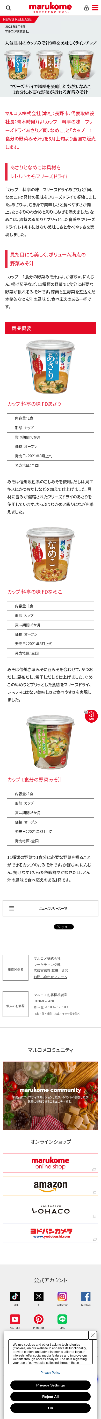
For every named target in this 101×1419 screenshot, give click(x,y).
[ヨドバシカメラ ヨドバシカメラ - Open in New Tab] (50, 1232)
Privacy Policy (50, 1373)
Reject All (50, 1397)
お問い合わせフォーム (50, 977)
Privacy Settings (50, 1385)
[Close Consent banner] (93, 1335)
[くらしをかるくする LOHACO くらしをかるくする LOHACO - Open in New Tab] (50, 1209)
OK (50, 1408)
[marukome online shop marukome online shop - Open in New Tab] (50, 1163)
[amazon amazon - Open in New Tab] (50, 1186)
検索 (8, 7)
